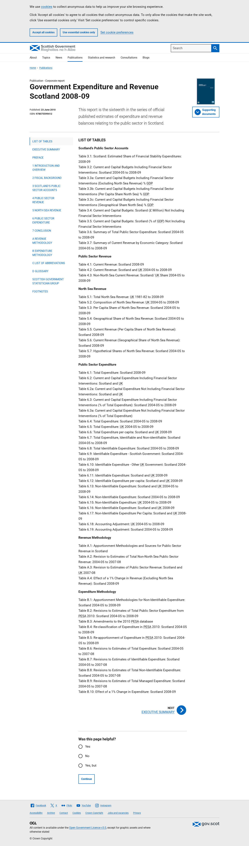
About (33, 57)
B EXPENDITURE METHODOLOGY (42, 253)
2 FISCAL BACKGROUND (47, 178)
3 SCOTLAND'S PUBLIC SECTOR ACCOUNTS (46, 188)
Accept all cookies (43, 32)
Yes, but (90, 765)
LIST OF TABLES (42, 141)
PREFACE (38, 157)
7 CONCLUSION (41, 230)
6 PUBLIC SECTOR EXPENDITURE (43, 220)
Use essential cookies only (79, 32)
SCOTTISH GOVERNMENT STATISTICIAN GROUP (48, 281)
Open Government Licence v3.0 (87, 827)
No (87, 756)
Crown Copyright (94, 813)
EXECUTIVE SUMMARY (46, 149)
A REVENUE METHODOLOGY (42, 240)
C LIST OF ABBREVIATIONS (48, 263)
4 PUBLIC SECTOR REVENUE (43, 200)
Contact (63, 813)
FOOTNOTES (40, 291)
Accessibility (36, 813)
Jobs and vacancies (118, 813)
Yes (87, 746)
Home (33, 67)
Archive (51, 813)
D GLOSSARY (40, 271)
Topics (46, 57)
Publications (75, 57)
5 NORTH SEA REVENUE (46, 210)
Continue (86, 779)
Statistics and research (101, 57)
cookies (46, 7)
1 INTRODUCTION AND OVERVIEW (46, 167)
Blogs (146, 57)
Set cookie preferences (116, 32)
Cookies (76, 813)
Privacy (137, 813)
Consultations (129, 57)
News (59, 57)
